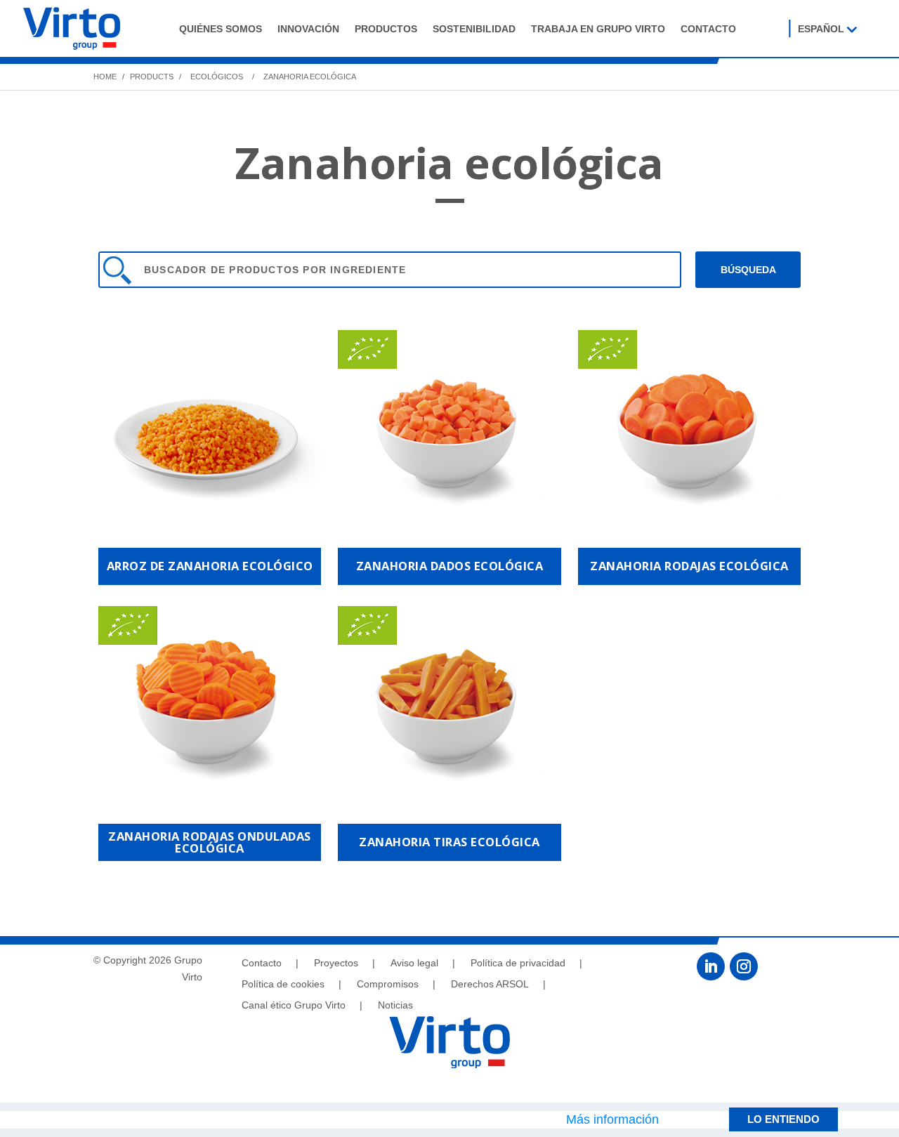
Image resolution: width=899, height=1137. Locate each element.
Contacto (708, 28)
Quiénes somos (220, 28)
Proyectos (336, 963)
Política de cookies (283, 984)
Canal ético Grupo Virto (294, 1005)
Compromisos (388, 984)
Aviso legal (414, 963)
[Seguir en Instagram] (744, 966)
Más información (612, 1119)
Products (150, 76)
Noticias (395, 1005)
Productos (386, 28)
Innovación (308, 28)
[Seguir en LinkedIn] (711, 966)
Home (105, 76)
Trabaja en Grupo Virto (598, 28)
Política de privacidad (518, 963)
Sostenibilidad (474, 28)
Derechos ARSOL (490, 984)
